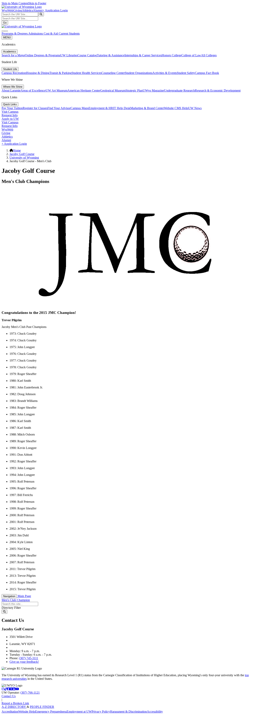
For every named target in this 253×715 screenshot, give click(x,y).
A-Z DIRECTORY (14, 706)
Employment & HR (101, 108)
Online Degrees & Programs (42, 55)
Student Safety (186, 73)
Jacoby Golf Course (21, 154)
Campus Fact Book (207, 73)
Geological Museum (113, 90)
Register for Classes (35, 108)
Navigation (9, 596)
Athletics (27, 10)
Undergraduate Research (179, 90)
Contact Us (9, 696)
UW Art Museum (56, 90)
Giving (17, 10)
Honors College (171, 55)
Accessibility (155, 711)
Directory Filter (11, 607)
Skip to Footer (37, 3)
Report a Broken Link (15, 703)
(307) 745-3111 (28, 658)
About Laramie (11, 90)
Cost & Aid (51, 33)
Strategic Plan (134, 90)
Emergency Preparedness (51, 711)
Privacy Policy (101, 711)
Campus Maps (80, 108)
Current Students (69, 33)
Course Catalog (87, 55)
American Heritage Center (83, 90)
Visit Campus (10, 111)
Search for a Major (13, 55)
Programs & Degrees (15, 33)
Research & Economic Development (218, 90)
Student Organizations (138, 73)
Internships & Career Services (143, 55)
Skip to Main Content (15, 3)
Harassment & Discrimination (128, 711)
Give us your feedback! (24, 661)
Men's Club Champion (16, 600)
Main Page (24, 596)
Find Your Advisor (59, 108)
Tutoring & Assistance (111, 55)
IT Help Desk (121, 108)
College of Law (191, 55)
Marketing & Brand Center (147, 108)
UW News (195, 108)
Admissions (36, 33)
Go (5, 22)
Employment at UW (79, 711)
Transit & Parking (60, 73)
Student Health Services (86, 73)
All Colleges (209, 55)
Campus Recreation (14, 73)
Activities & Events (164, 73)
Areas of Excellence (33, 90)
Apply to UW (10, 118)
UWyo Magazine (153, 90)
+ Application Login (55, 10)
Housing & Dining (37, 73)
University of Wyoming (24, 157)
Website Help (26, 711)
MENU (7, 37)
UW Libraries (68, 55)
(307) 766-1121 (30, 692)
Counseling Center (113, 73)
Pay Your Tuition (12, 108)
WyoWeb (7, 10)
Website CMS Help (176, 108)
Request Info (10, 115)
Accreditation (10, 711)
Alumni (37, 10)
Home (17, 150)
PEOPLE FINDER (42, 706)
